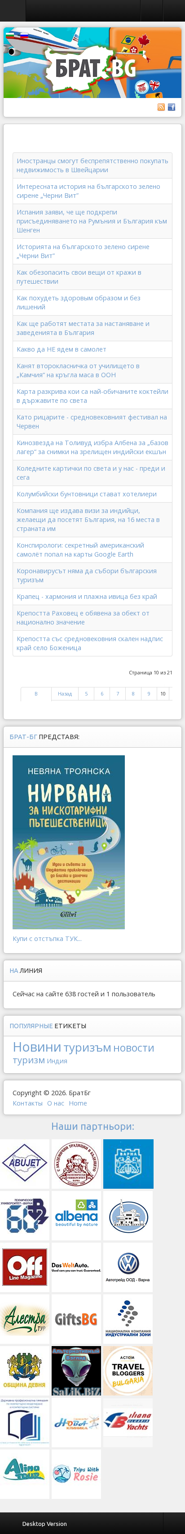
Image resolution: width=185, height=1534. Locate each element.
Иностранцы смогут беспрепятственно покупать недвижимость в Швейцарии (92, 165)
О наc (55, 1103)
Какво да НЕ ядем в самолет (61, 349)
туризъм (87, 1047)
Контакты (28, 1103)
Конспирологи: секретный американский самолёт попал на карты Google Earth (80, 549)
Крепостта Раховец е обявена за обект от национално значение (83, 617)
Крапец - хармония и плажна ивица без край (87, 596)
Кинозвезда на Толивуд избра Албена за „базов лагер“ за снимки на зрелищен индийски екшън (92, 447)
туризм (29, 1059)
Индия (57, 1061)
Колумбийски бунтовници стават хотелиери (87, 494)
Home (78, 1103)
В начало (36, 698)
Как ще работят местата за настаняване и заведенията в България (83, 328)
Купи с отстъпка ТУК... (47, 938)
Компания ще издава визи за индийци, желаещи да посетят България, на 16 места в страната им (88, 519)
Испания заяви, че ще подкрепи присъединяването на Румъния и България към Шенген (92, 221)
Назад (65, 693)
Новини (37, 1046)
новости (133, 1047)
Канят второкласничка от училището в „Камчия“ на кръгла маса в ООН (78, 370)
